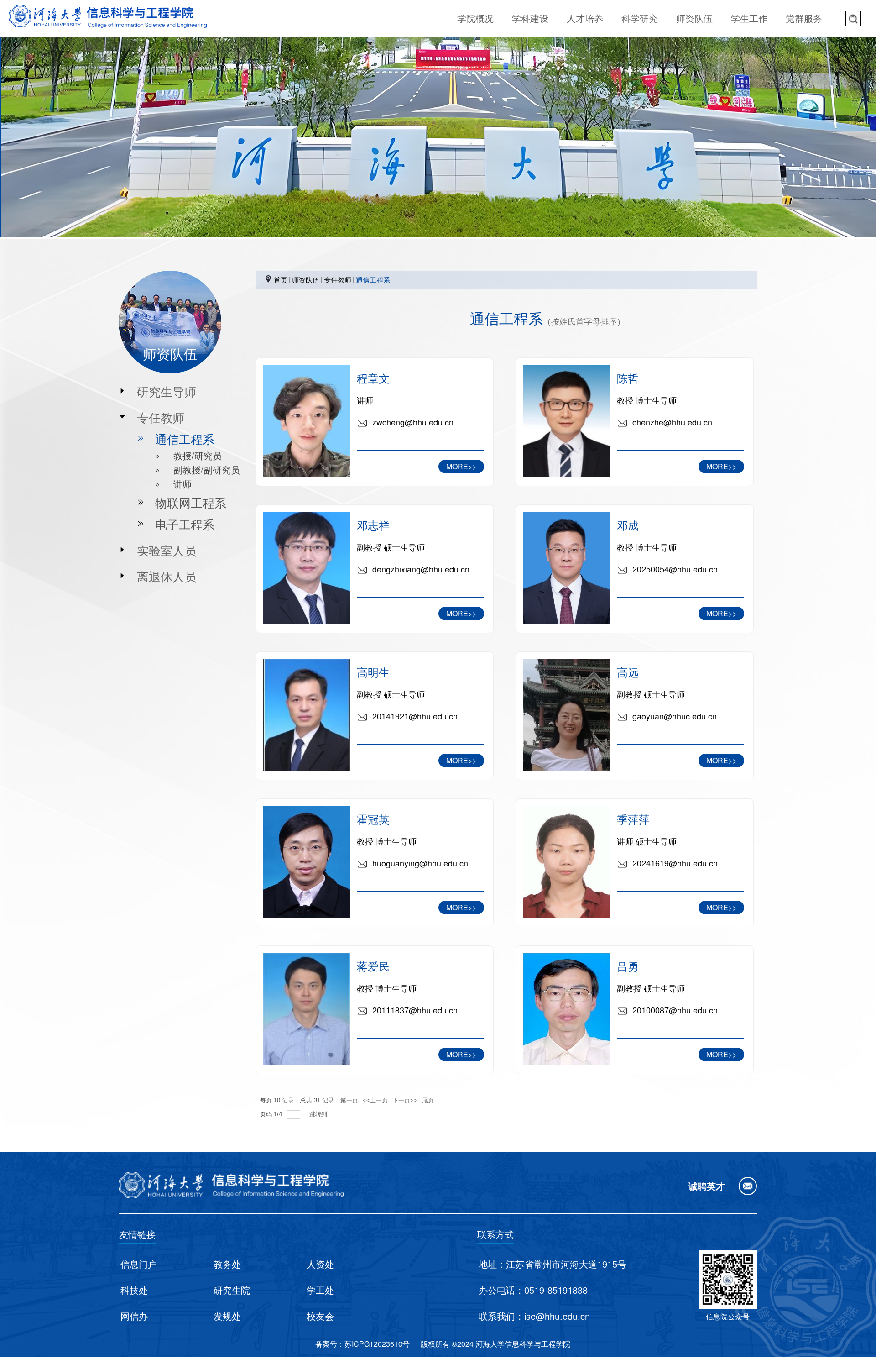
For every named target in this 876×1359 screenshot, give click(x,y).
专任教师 (337, 279)
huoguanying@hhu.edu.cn (420, 863)
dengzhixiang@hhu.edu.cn (420, 569)
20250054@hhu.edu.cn (675, 569)
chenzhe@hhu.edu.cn (672, 422)
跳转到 (319, 1114)
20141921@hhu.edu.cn (415, 716)
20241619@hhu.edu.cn (675, 863)
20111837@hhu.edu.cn (415, 1010)
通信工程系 (373, 279)
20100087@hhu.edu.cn (675, 1010)
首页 (280, 279)
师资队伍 (305, 279)
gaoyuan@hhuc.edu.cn (674, 716)
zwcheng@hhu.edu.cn (413, 422)
